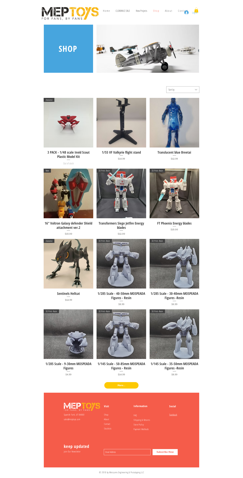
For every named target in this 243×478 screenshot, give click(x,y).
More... (121, 385)
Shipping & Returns (142, 419)
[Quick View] (121, 122)
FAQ (135, 415)
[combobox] (182, 89)
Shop (106, 414)
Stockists (107, 428)
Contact (107, 423)
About (106, 419)
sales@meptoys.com (72, 419)
